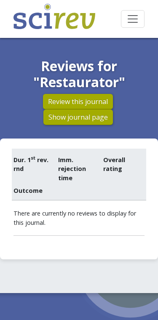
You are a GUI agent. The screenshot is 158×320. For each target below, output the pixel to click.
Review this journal (78, 101)
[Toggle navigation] (133, 19)
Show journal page (78, 117)
